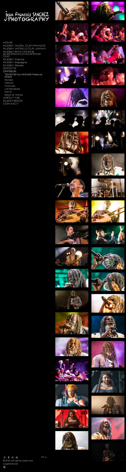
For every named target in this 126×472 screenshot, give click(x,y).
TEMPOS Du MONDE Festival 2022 (23, 75)
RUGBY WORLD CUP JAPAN (24, 48)
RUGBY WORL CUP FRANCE (24, 45)
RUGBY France (13, 59)
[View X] (4, 457)
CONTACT (11, 103)
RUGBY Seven (13, 65)
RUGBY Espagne (15, 62)
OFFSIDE (9, 71)
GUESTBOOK (13, 100)
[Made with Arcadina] (27, 467)
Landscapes (12, 88)
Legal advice (10, 463)
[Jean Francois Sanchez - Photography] (27, 29)
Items (8, 91)
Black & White (14, 94)
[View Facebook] (8, 457)
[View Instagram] (12, 457)
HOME (8, 42)
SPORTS (9, 68)
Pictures (10, 85)
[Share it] (16, 457)
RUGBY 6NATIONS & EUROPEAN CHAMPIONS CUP (22, 54)
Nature (9, 82)
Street (9, 79)
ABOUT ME (11, 97)
